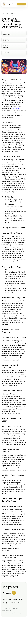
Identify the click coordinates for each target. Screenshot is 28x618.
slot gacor (16, 108)
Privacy (11, 613)
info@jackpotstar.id (9, 603)
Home (2, 13)
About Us (5, 613)
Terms (15, 613)
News (7, 13)
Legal (20, 613)
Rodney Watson (7, 34)
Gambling (11, 13)
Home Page (7, 599)
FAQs (21, 599)
